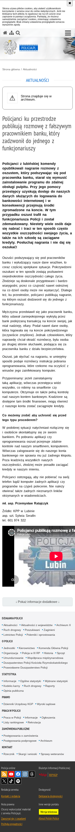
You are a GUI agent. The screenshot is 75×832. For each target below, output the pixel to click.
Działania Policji (12, 618)
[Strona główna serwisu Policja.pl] (5, 32)
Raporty (50, 685)
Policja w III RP (31, 653)
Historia (48, 653)
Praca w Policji (11, 711)
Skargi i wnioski (27, 754)
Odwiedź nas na (11, 774)
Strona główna (11, 69)
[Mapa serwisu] (11, 32)
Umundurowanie (13, 657)
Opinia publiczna (13, 690)
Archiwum (46, 740)
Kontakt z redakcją (10, 796)
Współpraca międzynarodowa (45, 657)
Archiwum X (63, 625)
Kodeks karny (11, 685)
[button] (68, 33)
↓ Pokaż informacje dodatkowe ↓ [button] (38, 601)
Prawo (6, 697)
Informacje (9, 681)
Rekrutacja (34, 722)
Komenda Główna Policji (53, 648)
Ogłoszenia (48, 717)
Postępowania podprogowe (20, 740)
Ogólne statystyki (30, 681)
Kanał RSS (4, 774)
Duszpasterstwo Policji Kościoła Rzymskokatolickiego (35, 662)
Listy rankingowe (13, 722)
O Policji (7, 641)
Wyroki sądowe (46, 704)
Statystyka (9, 674)
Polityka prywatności (11, 824)
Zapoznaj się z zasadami (13, 818)
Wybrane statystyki (56, 681)
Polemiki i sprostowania (41, 634)
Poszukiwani (32, 629)
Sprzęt (61, 653)
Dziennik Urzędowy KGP (18, 704)
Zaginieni (49, 629)
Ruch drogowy (12, 629)
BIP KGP (53, 775)
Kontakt (7, 747)
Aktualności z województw (36, 625)
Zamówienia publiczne (16, 729)
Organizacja (10, 653)
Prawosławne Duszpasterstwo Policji (25, 667)
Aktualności (30, 69)
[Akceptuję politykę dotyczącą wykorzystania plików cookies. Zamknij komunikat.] (70, 3)
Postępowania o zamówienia (20, 735)
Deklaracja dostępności (50, 796)
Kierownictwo (27, 648)
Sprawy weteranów (52, 754)
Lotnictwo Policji (13, 634)
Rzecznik (8, 754)
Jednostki (9, 648)
